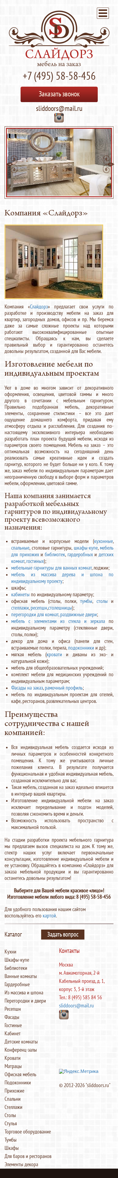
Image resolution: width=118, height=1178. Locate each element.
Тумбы (11, 1140)
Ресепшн (13, 1009)
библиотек (55, 554)
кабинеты (20, 594)
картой (49, 916)
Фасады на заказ (27, 688)
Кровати (13, 1058)
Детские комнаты (21, 1042)
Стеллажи (13, 1107)
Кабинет (13, 1033)
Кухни (10, 952)
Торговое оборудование (28, 1132)
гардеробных (80, 554)
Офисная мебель (20, 1074)
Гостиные (13, 1025)
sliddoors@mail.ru (59, 108)
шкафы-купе (86, 548)
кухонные (103, 541)
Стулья (11, 1123)
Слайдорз (39, 307)
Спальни (13, 1099)
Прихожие (14, 1091)
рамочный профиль (64, 688)
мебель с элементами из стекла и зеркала (58, 621)
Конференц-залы (21, 1050)
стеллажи (20, 608)
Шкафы (12, 1148)
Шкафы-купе (17, 960)
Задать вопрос (62, 934)
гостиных (35, 561)
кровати (54, 654)
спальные (20, 548)
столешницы (60, 608)
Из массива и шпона (24, 993)
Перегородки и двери (25, 1001)
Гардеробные (17, 984)
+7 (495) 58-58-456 (59, 76)
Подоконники (18, 1083)
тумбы (86, 601)
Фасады (12, 1017)
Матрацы (13, 1066)
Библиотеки (16, 968)
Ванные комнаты (21, 976)
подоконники (81, 648)
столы (102, 601)
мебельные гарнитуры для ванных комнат (51, 568)
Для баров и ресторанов (28, 1156)
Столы (10, 1115)
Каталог (13, 934)
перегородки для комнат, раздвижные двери (54, 614)
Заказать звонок (59, 94)
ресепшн (39, 608)
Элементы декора (21, 1164)
